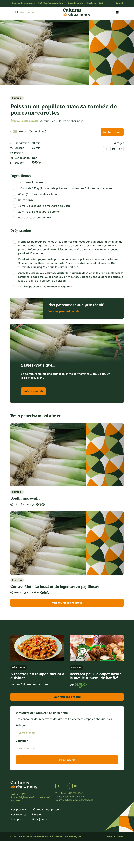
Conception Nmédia (114, 836)
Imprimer (114, 132)
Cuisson (19, 147)
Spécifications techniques (51, 3)
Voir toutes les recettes (67, 602)
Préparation (21, 143)
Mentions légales (73, 836)
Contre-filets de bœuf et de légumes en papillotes (54, 586)
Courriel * (22, 740)
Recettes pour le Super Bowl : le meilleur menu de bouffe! (95, 675)
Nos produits (18, 809)
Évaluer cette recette (24, 121)
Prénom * (22, 725)
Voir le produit (33, 391)
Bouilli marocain (25, 498)
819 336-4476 (77, 796)
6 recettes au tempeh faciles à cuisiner (37, 675)
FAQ (101, 3)
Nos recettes (18, 814)
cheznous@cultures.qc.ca (79, 800)
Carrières (91, 3)
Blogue (36, 814)
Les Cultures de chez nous (67, 121)
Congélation (22, 157)
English (120, 3)
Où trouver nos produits (47, 809)
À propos (16, 819)
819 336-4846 (75, 793)
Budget (19, 162)
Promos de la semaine (23, 3)
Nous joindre (40, 819)
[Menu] (117, 12)
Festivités (76, 667)
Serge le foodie (75, 3)
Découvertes (19, 667)
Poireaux (17, 97)
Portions (19, 152)
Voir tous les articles (67, 696)
